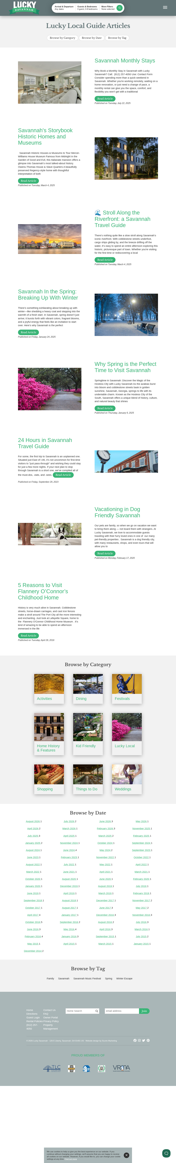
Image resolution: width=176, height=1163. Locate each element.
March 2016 (141, 929)
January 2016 (69, 936)
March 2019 (105, 893)
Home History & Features (48, 748)
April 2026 (33, 828)
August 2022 (33, 864)
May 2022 (105, 864)
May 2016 (69, 929)
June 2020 (105, 879)
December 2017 (105, 900)
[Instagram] (139, 1040)
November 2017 (141, 900)
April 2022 (141, 864)
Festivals (122, 699)
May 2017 (141, 907)
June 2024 (69, 850)
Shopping (45, 789)
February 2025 (141, 835)
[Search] (119, 8)
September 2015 (105, 936)
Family (50, 978)
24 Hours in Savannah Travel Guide (45, 443)
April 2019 (69, 893)
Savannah (63, 978)
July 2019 (141, 886)
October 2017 (33, 907)
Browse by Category (62, 37)
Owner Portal (50, 1017)
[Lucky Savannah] (24, 8)
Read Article (105, 98)
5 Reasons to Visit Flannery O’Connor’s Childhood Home (43, 591)
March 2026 (69, 828)
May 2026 (141, 821)
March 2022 (33, 871)
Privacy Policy (51, 1021)
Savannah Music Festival (87, 978)
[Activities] (49, 684)
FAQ (45, 1013)
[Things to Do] (88, 774)
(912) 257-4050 (32, 1027)
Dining (81, 699)
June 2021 (69, 871)
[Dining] (88, 684)
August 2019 (105, 886)
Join (144, 1011)
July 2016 (141, 922)
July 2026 (69, 821)
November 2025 (141, 828)
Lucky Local (125, 746)
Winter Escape (124, 978)
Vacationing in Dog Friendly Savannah (117, 512)
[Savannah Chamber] (73, 1068)
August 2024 (33, 850)
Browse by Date (92, 37)
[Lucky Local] (127, 727)
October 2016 (33, 922)
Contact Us (49, 1010)
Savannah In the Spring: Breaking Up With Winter (48, 294)
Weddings (123, 789)
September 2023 (141, 850)
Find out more (71, 1159)
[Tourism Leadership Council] (53, 1068)
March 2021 (141, 871)
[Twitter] (144, 1040)
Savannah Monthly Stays (125, 60)
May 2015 (33, 943)
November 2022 (105, 857)
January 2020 (33, 886)
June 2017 (105, 907)
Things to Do (86, 789)
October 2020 (33, 879)
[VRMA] (123, 1068)
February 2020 (141, 879)
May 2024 (105, 850)
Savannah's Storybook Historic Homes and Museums (45, 136)
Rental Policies (34, 1021)
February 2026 (105, 828)
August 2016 (105, 922)
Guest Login (33, 1017)
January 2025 (33, 843)
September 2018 (33, 900)
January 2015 (141, 943)
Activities (44, 699)
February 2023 (69, 857)
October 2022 (141, 857)
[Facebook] (135, 1040)
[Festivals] (127, 684)
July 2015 (141, 936)
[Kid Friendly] (88, 727)
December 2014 (33, 951)
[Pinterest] (148, 1040)
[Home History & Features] (49, 727)
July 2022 (69, 864)
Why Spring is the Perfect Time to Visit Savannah (125, 367)
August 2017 (69, 907)
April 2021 (105, 871)
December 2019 (69, 886)
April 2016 (105, 929)
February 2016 (33, 936)
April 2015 (69, 943)
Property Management (50, 1027)
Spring (108, 978)
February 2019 (141, 893)
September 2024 (141, 843)
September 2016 (69, 922)
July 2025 (33, 835)
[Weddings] (127, 774)
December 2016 (105, 915)
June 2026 (105, 821)
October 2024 (105, 843)
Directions (31, 1013)
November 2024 (69, 843)
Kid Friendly (86, 746)
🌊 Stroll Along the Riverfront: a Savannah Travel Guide (122, 219)
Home (29, 1010)
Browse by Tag (117, 37)
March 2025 (105, 835)
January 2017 (69, 915)
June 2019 (33, 893)
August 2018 (69, 900)
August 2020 (69, 879)
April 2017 (33, 915)
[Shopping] (49, 774)
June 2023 (33, 857)
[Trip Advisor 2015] (103, 1068)
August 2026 (33, 821)
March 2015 (105, 943)
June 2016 (33, 929)
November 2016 (141, 915)
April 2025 (69, 835)
